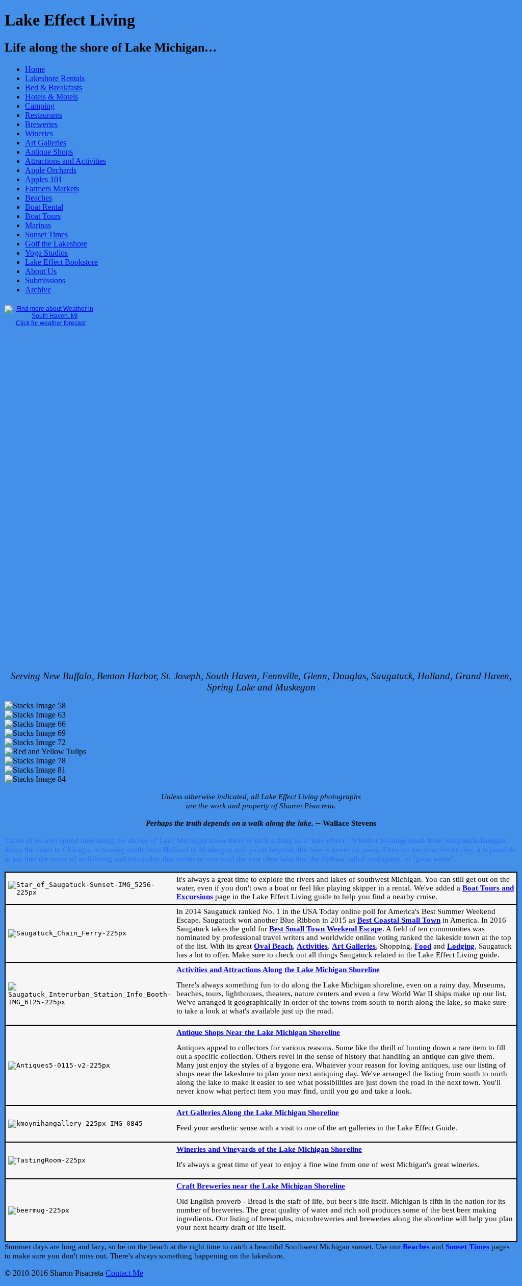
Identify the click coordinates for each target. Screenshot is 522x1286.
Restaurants (43, 115)
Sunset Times (46, 234)
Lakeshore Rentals (55, 78)
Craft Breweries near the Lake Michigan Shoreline (260, 1186)
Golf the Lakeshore (56, 243)
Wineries (39, 133)
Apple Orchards (50, 170)
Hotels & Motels (51, 96)
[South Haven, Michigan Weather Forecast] (50, 315)
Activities (312, 946)
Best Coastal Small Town (398, 920)
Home (35, 69)
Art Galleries (45, 142)
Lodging (461, 946)
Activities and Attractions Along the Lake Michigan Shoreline (278, 970)
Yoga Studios (46, 253)
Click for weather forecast (51, 323)
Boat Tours (43, 216)
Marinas (38, 225)
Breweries (41, 124)
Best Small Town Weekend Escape (325, 929)
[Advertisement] (45, 507)
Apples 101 (43, 179)
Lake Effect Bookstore (61, 262)
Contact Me (124, 1273)
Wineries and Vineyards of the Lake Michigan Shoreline (269, 1149)
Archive (38, 289)
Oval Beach (273, 946)
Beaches (38, 197)
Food (422, 946)
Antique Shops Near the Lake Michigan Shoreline (258, 1032)
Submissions (45, 280)
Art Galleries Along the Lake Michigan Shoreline (257, 1112)
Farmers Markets (52, 188)
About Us (41, 271)
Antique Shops (49, 151)
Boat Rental (44, 207)
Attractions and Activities (65, 161)
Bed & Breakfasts (53, 87)
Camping (40, 106)
